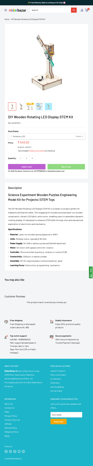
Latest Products (57, 371)
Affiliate (8, 424)
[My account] (82, 10)
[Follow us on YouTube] (19, 451)
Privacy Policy (11, 416)
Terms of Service (12, 420)
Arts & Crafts (56, 391)
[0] (86, 10)
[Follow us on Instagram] (10, 451)
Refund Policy (11, 428)
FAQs (7, 412)
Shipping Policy (11, 432)
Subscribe (58, 421)
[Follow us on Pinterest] (14, 451)
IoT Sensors (55, 379)
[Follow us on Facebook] (6, 451)
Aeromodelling (57, 387)
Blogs (7, 436)
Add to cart (27, 166)
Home (7, 19)
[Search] (74, 10)
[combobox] (50, 10)
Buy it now (66, 166)
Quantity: (12, 158)
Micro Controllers (58, 375)
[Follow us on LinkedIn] (23, 451)
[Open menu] (6, 10)
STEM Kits (55, 383)
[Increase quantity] (32, 158)
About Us (9, 404)
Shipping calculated (37, 151)
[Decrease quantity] (20, 158)
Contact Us (10, 408)
